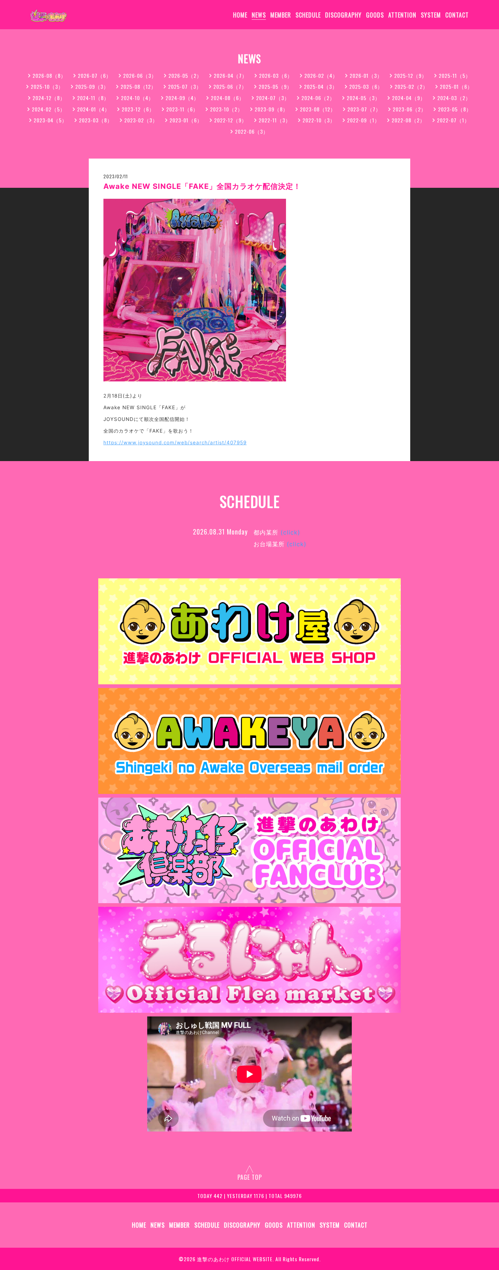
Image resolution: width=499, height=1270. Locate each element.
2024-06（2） (318, 98)
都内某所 (277, 532)
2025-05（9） (275, 86)
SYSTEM (431, 15)
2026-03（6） (276, 75)
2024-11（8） (93, 98)
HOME (240, 15)
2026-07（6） (94, 75)
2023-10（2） (226, 109)
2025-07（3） (185, 86)
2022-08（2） (408, 120)
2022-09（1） (363, 120)
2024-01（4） (93, 109)
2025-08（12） (138, 86)
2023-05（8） (455, 109)
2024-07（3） (273, 98)
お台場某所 (280, 544)
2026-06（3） (140, 75)
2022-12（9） (230, 120)
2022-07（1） (453, 120)
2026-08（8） (49, 75)
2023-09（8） (271, 109)
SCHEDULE (308, 15)
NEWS (259, 15)
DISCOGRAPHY (343, 15)
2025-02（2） (411, 86)
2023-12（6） (138, 109)
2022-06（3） (251, 131)
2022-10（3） (318, 120)
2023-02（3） (141, 120)
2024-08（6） (227, 98)
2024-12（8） (49, 98)
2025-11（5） (455, 75)
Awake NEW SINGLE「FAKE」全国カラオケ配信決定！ (202, 186)
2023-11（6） (182, 109)
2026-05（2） (185, 75)
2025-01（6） (456, 86)
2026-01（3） (366, 75)
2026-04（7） (230, 75)
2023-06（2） (409, 109)
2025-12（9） (410, 75)
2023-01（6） (185, 120)
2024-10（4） (137, 98)
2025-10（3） (47, 86)
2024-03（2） (454, 98)
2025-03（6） (366, 86)
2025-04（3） (321, 86)
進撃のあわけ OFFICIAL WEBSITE (235, 1259)
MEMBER (280, 15)
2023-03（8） (96, 120)
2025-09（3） (92, 86)
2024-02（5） (48, 109)
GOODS (375, 15)
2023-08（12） (318, 109)
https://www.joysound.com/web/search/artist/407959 (175, 442)
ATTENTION (402, 15)
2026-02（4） (321, 75)
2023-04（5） (50, 120)
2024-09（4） (182, 98)
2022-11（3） (275, 120)
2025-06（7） (230, 86)
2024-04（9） (409, 98)
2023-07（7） (364, 109)
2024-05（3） (363, 98)
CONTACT (457, 15)
